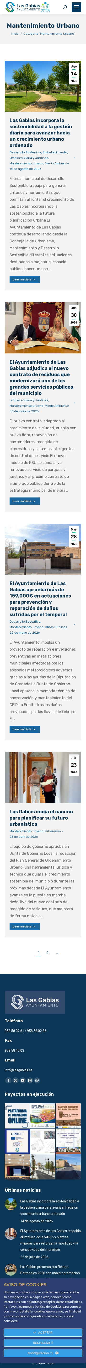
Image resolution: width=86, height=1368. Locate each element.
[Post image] (11, 1204)
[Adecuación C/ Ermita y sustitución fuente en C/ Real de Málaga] (43, 1167)
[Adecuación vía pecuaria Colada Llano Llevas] (68, 1167)
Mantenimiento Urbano (26, 163)
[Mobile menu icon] (76, 7)
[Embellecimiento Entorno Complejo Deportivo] (43, 1142)
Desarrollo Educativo (25, 621)
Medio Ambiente (57, 163)
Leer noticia (22, 279)
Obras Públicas (56, 627)
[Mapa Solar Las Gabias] (43, 1116)
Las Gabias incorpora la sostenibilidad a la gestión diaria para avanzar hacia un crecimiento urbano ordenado (41, 132)
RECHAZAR (42, 1343)
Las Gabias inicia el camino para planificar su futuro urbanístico (41, 818)
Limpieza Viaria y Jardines (29, 158)
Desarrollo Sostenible (25, 152)
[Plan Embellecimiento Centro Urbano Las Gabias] (68, 1142)
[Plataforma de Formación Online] (17, 1116)
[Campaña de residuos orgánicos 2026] (68, 1116)
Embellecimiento (55, 152)
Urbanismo (53, 831)
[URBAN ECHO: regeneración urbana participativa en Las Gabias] (17, 1142)
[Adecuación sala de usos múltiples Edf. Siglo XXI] (17, 1167)
